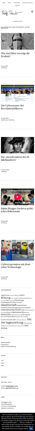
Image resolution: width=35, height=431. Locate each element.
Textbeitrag (4, 67)
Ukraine (7, 326)
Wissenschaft (20, 326)
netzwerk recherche (7, 408)
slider (14, 320)
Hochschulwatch (24, 307)
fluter (7, 300)
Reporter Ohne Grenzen (22, 316)
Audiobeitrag (4, 120)
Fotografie (17, 2)
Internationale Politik (11, 309)
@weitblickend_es (12, 388)
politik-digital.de (25, 314)
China (12, 298)
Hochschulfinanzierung (9, 307)
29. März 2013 (4, 118)
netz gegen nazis (6, 402)
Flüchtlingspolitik (6, 302)
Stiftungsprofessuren (22, 319)
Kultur (8, 312)
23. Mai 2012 (4, 221)
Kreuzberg (3, 312)
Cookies (16, 298)
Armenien (12, 295)
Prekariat (3, 316)
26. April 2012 (4, 277)
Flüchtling (11, 300)
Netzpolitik (6, 314)
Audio (2, 363)
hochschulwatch (6, 404)
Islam (26, 310)
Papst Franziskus (15, 314)
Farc (4, 300)
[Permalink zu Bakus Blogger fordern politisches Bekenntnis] (17, 197)
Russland (3, 319)
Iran (22, 310)
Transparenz (28, 323)
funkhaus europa (16, 302)
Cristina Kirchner (24, 298)
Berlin (22, 295)
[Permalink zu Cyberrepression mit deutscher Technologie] (17, 260)
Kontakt (17, 5)
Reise (13, 316)
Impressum (4, 344)
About (9, 2)
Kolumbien (31, 310)
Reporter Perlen (28, 2)
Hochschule (21, 305)
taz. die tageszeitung (16, 320)
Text (2, 360)
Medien (27, 312)
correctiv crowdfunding (8, 406)
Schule (9, 320)
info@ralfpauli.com (11, 386)
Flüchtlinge (19, 300)
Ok (31, 428)
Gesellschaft (9, 305)
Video (2, 365)
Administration (5, 342)
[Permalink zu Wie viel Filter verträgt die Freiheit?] (17, 49)
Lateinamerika (18, 312)
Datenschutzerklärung (8, 346)
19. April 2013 (4, 66)
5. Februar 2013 (5, 170)
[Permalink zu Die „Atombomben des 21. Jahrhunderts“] (17, 153)
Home (3, 2)
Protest (8, 316)
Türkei (3, 326)
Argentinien (5, 295)
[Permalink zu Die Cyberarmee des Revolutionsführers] (17, 101)
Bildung (5, 297)
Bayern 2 (17, 295)
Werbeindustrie (13, 326)
